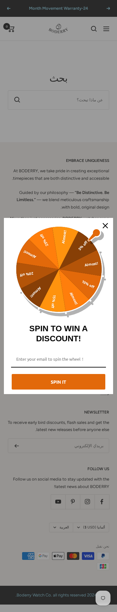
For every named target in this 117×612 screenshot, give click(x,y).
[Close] (105, 225)
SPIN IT (58, 382)
